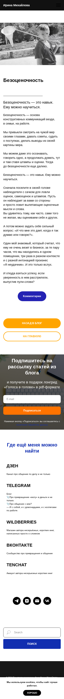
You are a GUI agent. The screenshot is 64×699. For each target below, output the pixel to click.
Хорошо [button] (32, 693)
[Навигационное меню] (58, 5)
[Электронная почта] (37, 601)
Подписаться (32, 410)
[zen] (27, 601)
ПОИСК (32, 643)
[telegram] (17, 601)
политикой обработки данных (32, 424)
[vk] (47, 601)
